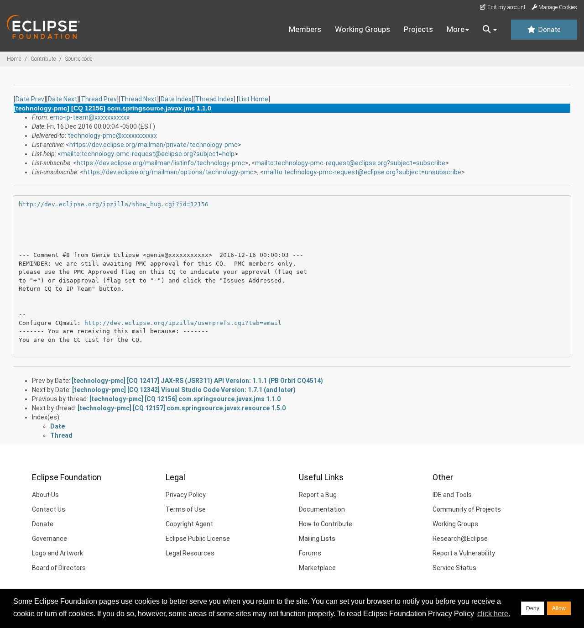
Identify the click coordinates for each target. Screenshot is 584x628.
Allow (559, 608)
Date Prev (30, 99)
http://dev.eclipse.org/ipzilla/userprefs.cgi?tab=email (183, 322)
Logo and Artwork (57, 553)
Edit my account (506, 7)
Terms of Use (186, 509)
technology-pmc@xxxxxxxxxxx (112, 135)
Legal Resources (190, 553)
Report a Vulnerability (464, 553)
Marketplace (317, 567)
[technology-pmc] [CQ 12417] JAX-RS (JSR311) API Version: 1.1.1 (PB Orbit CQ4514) (197, 380)
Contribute (43, 59)
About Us (45, 494)
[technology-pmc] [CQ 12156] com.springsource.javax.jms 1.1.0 (185, 399)
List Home (253, 99)
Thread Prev (99, 99)
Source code (78, 59)
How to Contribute (325, 524)
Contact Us (48, 509)
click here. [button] (493, 614)
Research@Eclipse (460, 538)
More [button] (455, 29)
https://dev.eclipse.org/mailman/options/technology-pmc (168, 172)
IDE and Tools (452, 494)
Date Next (62, 99)
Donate (548, 30)
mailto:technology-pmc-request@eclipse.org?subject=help (148, 153)
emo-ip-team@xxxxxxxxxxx (90, 117)
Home (14, 59)
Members (305, 29)
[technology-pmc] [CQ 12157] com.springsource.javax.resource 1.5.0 (182, 408)
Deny (532, 608)
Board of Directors (59, 567)
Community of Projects (467, 509)
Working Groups (362, 29)
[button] (490, 30)
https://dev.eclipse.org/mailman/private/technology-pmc (153, 144)
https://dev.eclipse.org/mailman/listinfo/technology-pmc (161, 163)
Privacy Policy (186, 494)
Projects (418, 29)
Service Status (454, 567)
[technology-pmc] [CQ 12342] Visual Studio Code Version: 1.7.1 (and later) (184, 389)
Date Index (176, 99)
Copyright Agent (189, 524)
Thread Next (138, 99)
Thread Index (214, 99)
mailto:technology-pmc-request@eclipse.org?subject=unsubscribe (362, 172)
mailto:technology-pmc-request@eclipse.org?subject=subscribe (350, 163)
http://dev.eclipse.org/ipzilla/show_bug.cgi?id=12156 (114, 204)
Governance (49, 538)
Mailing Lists (317, 538)
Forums (310, 553)
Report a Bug (318, 494)
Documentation (322, 509)
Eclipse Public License (198, 538)
